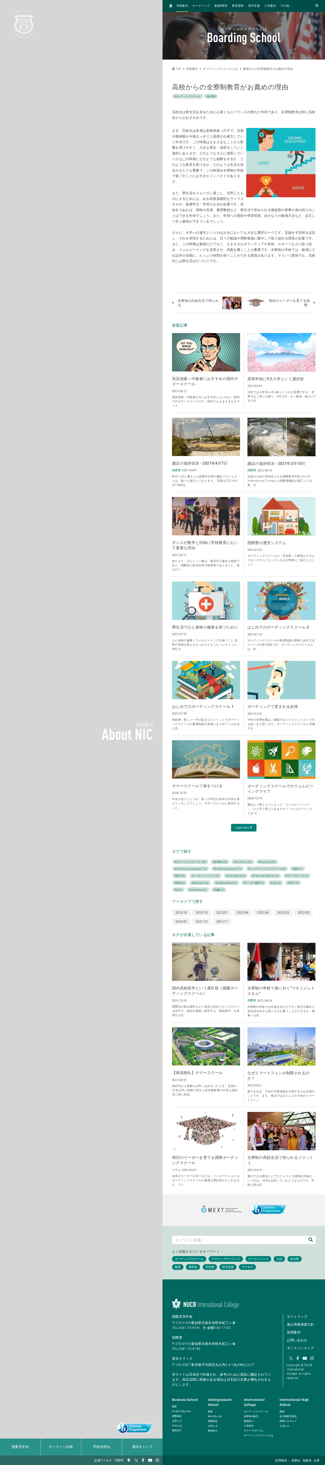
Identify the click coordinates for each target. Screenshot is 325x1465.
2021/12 (201, 921)
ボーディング (201, 6)
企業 (317, 1460)
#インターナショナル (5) (205, 875)
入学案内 (270, 6)
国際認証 (177, 1416)
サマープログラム (254, 1430)
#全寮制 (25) (220, 862)
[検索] (311, 1240)
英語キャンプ (142, 1447)
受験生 (295, 1460)
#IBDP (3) (293, 883)
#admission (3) (200, 883)
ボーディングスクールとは (220, 69)
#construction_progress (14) (191, 868)
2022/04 (263, 912)
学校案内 (182, 6)
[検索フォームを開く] (317, 5)
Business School (185, 1400)
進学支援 (254, 6)
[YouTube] (150, 1460)
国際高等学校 (182, 1316)
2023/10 (181, 912)
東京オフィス (182, 1358)
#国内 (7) (297, 868)
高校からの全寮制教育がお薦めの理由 (268, 69)
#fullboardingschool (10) (227, 868)
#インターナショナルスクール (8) (267, 868)
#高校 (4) (180, 883)
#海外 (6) (180, 875)
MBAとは (177, 1425)
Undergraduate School (220, 1402)
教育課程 (238, 6)
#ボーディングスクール (187, 96)
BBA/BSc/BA (215, 1416)
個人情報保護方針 (300, 1324)
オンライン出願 (61, 1447)
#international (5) (235, 875)
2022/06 (242, 912)
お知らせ (177, 1420)
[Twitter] (135, 1460)
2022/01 (181, 921)
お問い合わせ (297, 1340)
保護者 (307, 1460)
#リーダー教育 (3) (254, 883)
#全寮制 (211, 96)
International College (254, 1402)
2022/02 (304, 912)
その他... (285, 6)
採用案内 (293, 1332)
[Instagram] (157, 1460)
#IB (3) (178, 889)
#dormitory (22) (242, 862)
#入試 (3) (276, 883)
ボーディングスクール (256, 1411)
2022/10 (201, 912)
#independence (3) (226, 883)
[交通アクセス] (128, 1460)
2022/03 (283, 912)
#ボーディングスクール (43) (190, 862)
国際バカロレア (288, 1421)
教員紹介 (177, 1430)
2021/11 (222, 921)
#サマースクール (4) (297, 875)
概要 (174, 1406)
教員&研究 (221, 6)
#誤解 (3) (219, 889)
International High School (294, 1402)
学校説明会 (101, 1447)
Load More (242, 827)
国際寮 (177, 1337)
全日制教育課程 (288, 1416)
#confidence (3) (198, 889)
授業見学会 (20, 1447)
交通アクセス (103, 1460)
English (119, 1460)
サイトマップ (297, 1316)
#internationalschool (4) (265, 875)
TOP (178, 69)
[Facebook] (143, 1460)
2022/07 (222, 912)
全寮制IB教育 (251, 1416)
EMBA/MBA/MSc (181, 1411)
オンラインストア (300, 1348)
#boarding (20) (267, 862)
